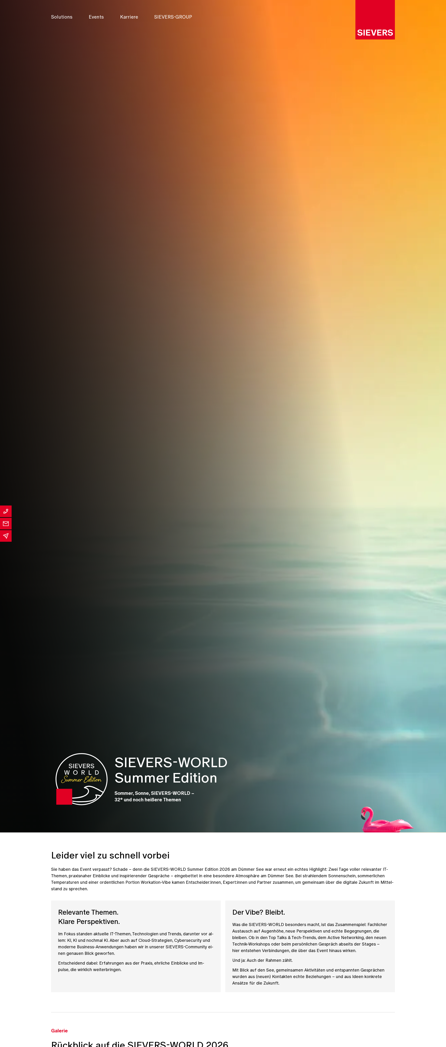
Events (96, 16)
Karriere (129, 16)
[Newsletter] (6, 536)
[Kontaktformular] (6, 523)
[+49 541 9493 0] (6, 511)
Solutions (61, 16)
